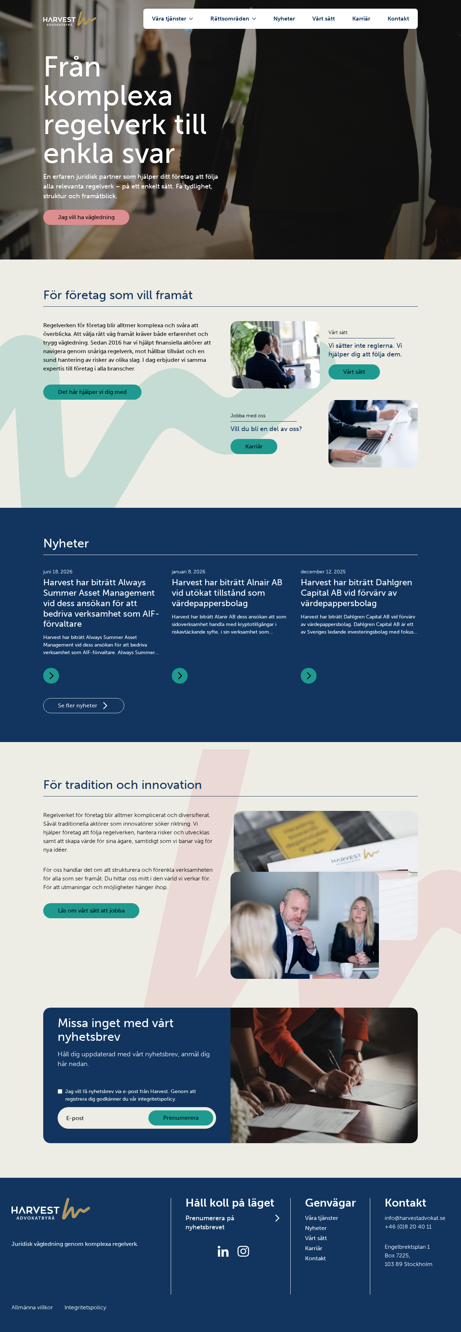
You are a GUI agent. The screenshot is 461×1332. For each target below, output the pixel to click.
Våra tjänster (169, 18)
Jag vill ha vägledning (86, 217)
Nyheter (284, 18)
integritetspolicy (156, 1099)
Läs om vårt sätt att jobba (91, 910)
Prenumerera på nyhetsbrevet (209, 1222)
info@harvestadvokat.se (415, 1218)
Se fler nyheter (77, 705)
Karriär (361, 18)
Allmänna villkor (32, 1307)
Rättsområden (229, 18)
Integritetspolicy (85, 1307)
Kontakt (398, 18)
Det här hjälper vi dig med (92, 391)
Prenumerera (180, 1117)
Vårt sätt (323, 18)
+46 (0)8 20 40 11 (408, 1226)
